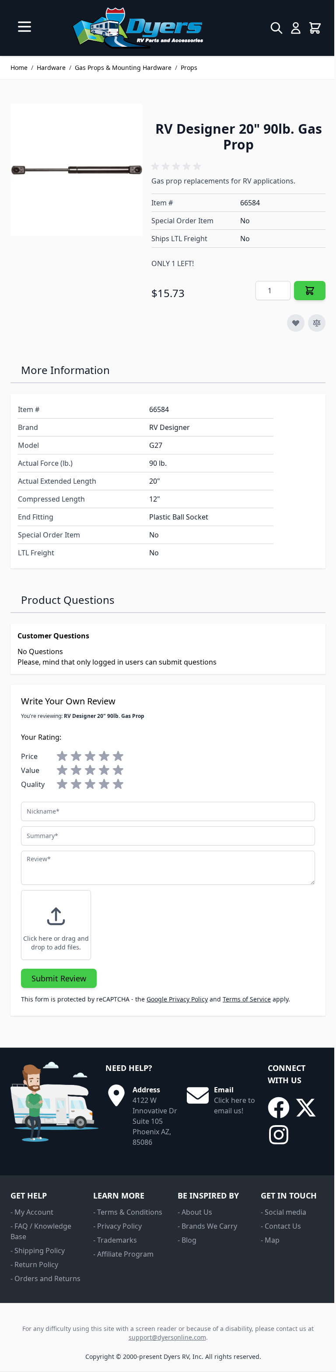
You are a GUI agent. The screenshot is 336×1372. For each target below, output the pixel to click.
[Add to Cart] (310, 290)
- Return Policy (34, 1264)
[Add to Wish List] (295, 323)
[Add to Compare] (317, 323)
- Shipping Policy (37, 1250)
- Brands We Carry (207, 1226)
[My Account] (296, 28)
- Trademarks (115, 1240)
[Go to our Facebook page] (279, 1108)
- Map (270, 1240)
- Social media (283, 1212)
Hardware (51, 67)
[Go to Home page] (137, 28)
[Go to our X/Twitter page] (306, 1108)
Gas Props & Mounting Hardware (123, 67)
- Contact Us (281, 1226)
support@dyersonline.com (167, 1337)
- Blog (187, 1240)
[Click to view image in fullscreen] (76, 170)
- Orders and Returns (45, 1278)
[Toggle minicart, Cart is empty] (315, 28)
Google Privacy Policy (177, 999)
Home (19, 67)
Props (189, 67)
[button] (177, 166)
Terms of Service (247, 999)
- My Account (31, 1212)
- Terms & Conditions (127, 1212)
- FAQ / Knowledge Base (40, 1231)
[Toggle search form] (277, 28)
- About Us (195, 1212)
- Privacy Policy (117, 1226)
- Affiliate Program (123, 1254)
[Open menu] (24, 27)
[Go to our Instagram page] (279, 1135)
